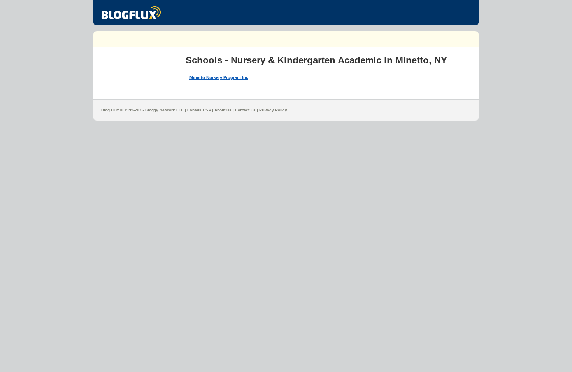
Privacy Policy (273, 110)
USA (207, 110)
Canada (194, 110)
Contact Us (245, 110)
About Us (223, 110)
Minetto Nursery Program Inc (218, 77)
